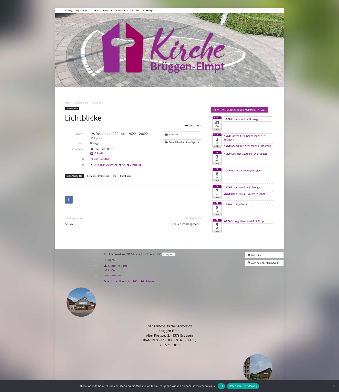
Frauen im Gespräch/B (186, 224)
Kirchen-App (148, 10)
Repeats (97, 138)
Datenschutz (122, 10)
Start (67, 102)
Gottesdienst (81, 102)
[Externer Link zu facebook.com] (69, 200)
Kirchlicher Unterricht (105, 164)
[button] (181, 142)
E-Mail (98, 153)
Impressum (107, 10)
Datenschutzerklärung (243, 385)
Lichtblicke (135, 164)
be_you (69, 224)
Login (96, 10)
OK (221, 385)
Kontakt (135, 10)
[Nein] (334, 386)
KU (123, 164)
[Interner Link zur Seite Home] (169, 50)
